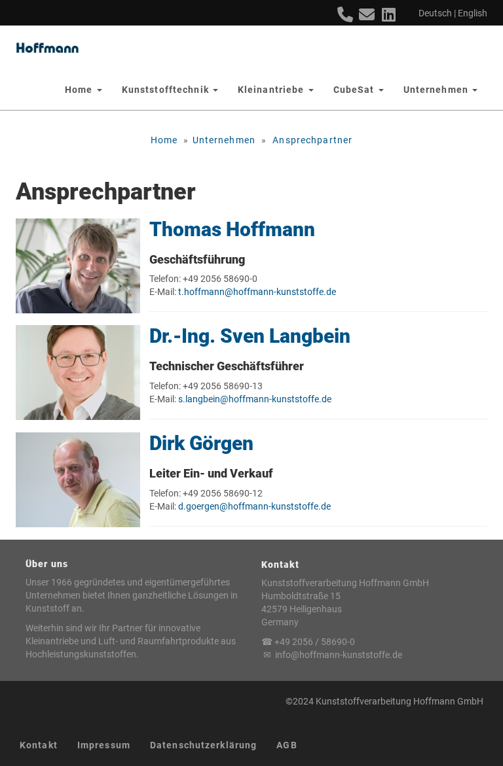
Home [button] (80, 89)
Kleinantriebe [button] (272, 89)
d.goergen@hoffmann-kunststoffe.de (254, 506)
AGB (286, 745)
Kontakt (39, 745)
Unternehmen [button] (437, 89)
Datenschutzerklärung (203, 745)
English (472, 13)
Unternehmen (224, 140)
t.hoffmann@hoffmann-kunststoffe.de (257, 292)
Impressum (103, 745)
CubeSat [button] (355, 89)
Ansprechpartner (312, 140)
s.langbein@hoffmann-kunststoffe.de (254, 399)
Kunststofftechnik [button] (167, 89)
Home (164, 140)
